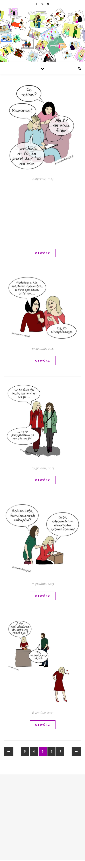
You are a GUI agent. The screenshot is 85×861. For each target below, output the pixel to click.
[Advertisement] (42, 215)
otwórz (42, 253)
